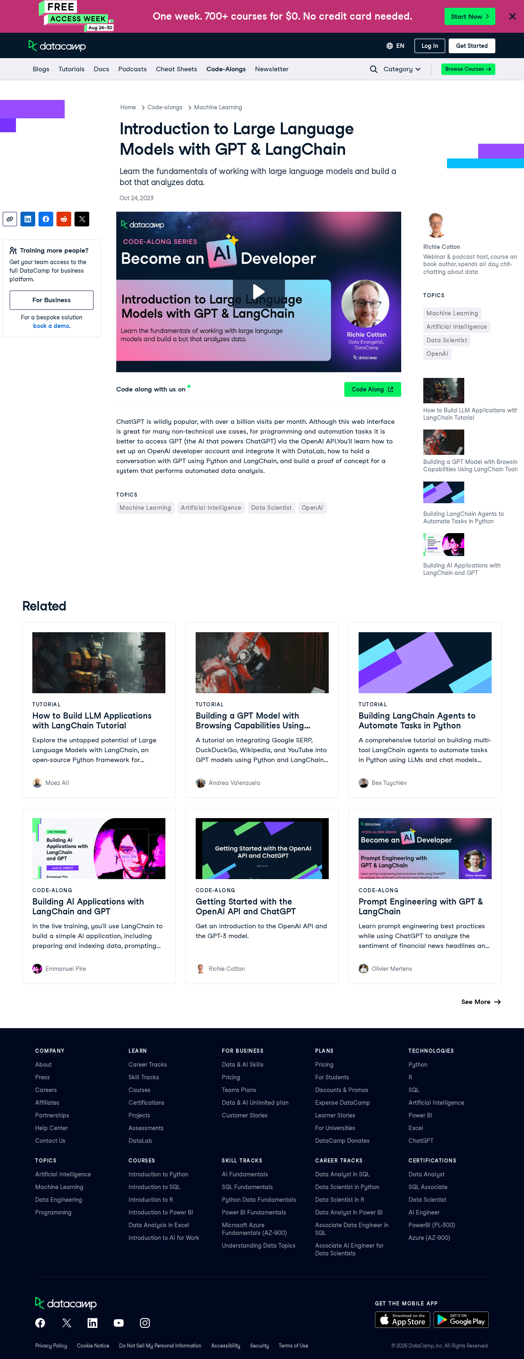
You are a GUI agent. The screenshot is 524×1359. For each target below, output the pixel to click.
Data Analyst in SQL (342, 1174)
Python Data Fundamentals (259, 1199)
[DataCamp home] (92, 1304)
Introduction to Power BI (161, 1212)
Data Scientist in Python (347, 1187)
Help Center (51, 1128)
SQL (414, 1090)
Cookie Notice (93, 1346)
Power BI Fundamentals (254, 1212)
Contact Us (50, 1140)
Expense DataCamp (342, 1102)
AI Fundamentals (245, 1174)
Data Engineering (58, 1199)
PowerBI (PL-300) (432, 1225)
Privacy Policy (51, 1346)
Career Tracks (148, 1064)
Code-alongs (165, 107)
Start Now (466, 16)
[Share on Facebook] (45, 219)
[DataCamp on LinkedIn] (92, 1324)
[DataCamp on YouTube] (119, 1324)
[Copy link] (9, 219)
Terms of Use (293, 1346)
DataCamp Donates (342, 1140)
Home (128, 107)
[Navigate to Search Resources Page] (374, 69)
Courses (140, 1090)
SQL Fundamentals (247, 1187)
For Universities (335, 1128)
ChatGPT (421, 1140)
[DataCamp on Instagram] (145, 1324)
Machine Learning (218, 107)
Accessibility (225, 1346)
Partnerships (52, 1115)
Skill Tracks (144, 1077)
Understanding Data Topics (259, 1245)
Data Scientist (427, 1199)
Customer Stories (245, 1115)
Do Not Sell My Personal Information (160, 1346)
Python (418, 1064)
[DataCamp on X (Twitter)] (66, 1324)
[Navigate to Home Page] (57, 46)
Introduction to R (151, 1199)
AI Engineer (424, 1212)
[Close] (512, 17)
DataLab (140, 1140)
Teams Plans (239, 1090)
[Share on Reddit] (63, 219)
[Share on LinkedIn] (27, 219)
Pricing (231, 1077)
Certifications (147, 1102)
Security (259, 1346)
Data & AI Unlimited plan (255, 1102)
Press (42, 1077)
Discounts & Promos (341, 1090)
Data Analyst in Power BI (349, 1212)
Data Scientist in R (339, 1199)
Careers (46, 1090)
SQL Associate (428, 1187)
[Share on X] (82, 219)
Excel (416, 1128)
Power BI (420, 1115)
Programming (53, 1212)
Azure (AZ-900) (429, 1238)
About (43, 1064)
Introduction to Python (158, 1174)
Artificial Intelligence (436, 1102)
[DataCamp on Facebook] (40, 1324)
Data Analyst (427, 1174)
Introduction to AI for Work (164, 1238)
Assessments (146, 1128)
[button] (259, 291)
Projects (139, 1115)
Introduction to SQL (154, 1187)
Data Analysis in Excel (159, 1225)
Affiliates (47, 1102)
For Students (332, 1077)
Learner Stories (335, 1115)
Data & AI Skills (243, 1064)
